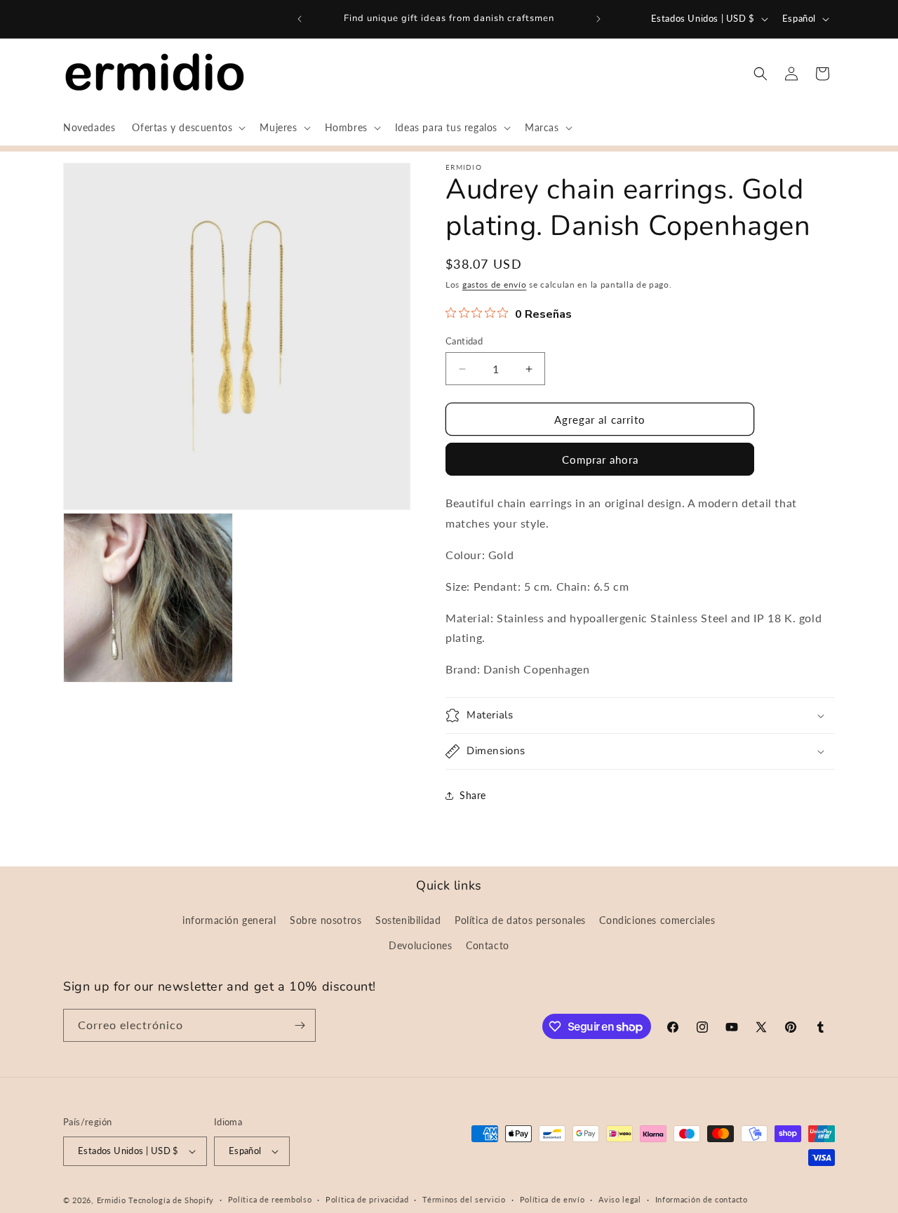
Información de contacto (701, 1199)
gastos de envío (494, 284)
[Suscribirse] (299, 1025)
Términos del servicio (464, 1199)
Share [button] (473, 795)
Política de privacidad (367, 1199)
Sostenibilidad (408, 920)
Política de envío (552, 1199)
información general (229, 920)
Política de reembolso (270, 1199)
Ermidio (111, 1200)
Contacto (487, 945)
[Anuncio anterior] (299, 19)
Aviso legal (619, 1199)
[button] (187, 127)
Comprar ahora (600, 459)
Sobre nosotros (325, 920)
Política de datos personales (520, 920)
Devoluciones (420, 945)
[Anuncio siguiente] (598, 19)
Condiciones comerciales (657, 920)
